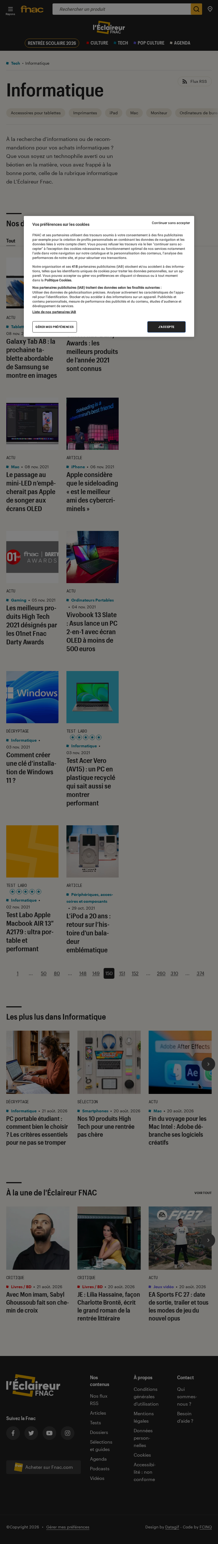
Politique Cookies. (58, 280)
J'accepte (166, 326)
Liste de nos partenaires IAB (54, 312)
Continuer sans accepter (171, 223)
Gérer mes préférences (54, 326)
